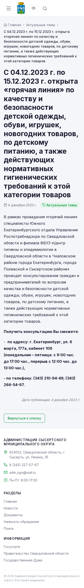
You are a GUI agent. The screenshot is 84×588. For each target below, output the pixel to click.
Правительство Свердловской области (36, 553)
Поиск (9, 528)
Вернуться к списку (24, 418)
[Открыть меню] (9, 8)
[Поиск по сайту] (45, 8)
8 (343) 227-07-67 (24, 465)
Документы (13, 515)
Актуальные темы (40, 25)
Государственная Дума (23, 560)
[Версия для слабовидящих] (33, 8)
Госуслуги (12, 547)
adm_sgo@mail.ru (22, 472)
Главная (10, 501)
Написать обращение (21, 522)
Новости (11, 508)
